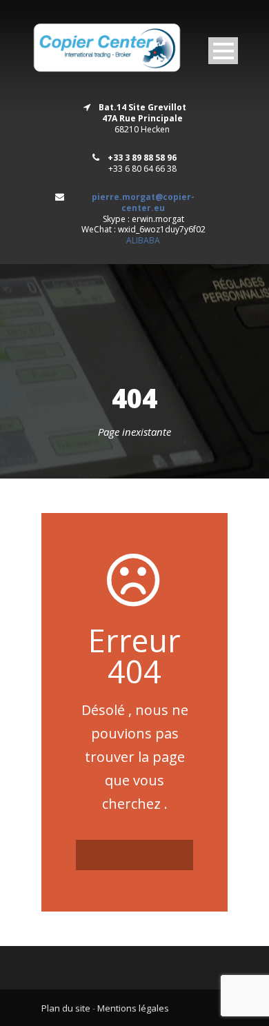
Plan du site (65, 1008)
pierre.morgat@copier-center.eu (143, 202)
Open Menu (223, 50)
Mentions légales (133, 1008)
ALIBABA (143, 240)
